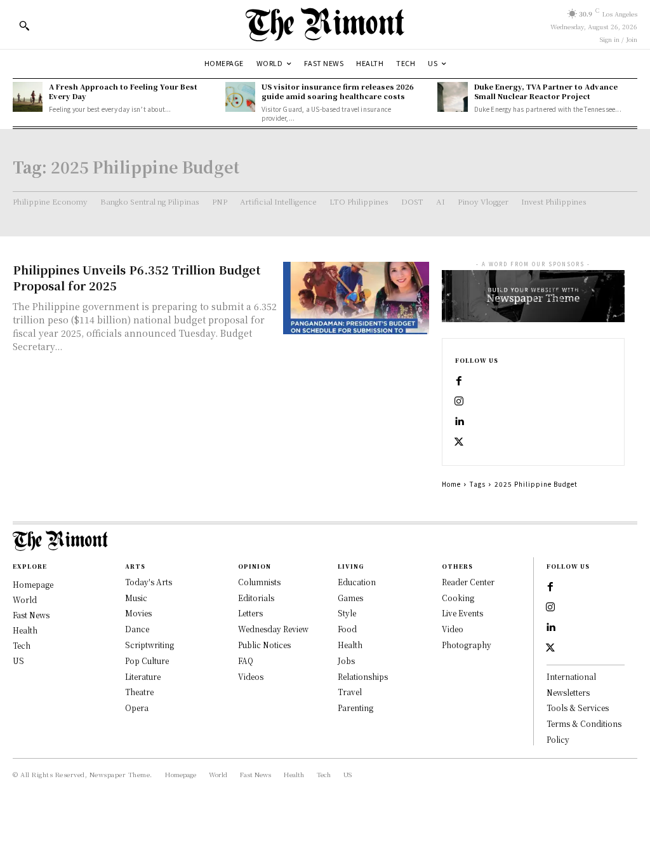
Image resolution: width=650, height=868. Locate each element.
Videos (250, 676)
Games (350, 597)
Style (347, 612)
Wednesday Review (273, 628)
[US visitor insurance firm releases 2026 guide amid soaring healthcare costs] (240, 97)
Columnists (259, 581)
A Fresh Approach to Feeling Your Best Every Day (123, 91)
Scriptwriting (149, 644)
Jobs (346, 660)
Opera (137, 707)
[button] (24, 25)
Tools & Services (578, 707)
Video (452, 628)
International (571, 676)
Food (347, 628)
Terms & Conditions (584, 723)
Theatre (139, 691)
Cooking (458, 597)
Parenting (355, 707)
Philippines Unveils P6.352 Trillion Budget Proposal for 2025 (136, 277)
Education (357, 581)
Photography (466, 644)
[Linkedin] (459, 422)
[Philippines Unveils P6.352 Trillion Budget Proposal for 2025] (356, 298)
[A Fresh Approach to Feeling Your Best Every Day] (28, 97)
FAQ (245, 660)
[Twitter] (459, 442)
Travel (350, 691)
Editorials (256, 597)
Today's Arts (148, 581)
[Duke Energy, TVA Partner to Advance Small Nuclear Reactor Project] (452, 97)
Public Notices (264, 644)
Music (136, 597)
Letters (250, 612)
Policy (558, 739)
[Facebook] (459, 381)
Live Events (462, 612)
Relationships (363, 676)
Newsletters (568, 692)
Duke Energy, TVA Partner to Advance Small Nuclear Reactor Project (546, 91)
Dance (137, 628)
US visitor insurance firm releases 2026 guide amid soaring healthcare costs (338, 91)
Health (350, 644)
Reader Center (468, 581)
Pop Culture (147, 660)
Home (451, 484)
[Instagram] (459, 401)
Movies (138, 612)
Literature (143, 676)
